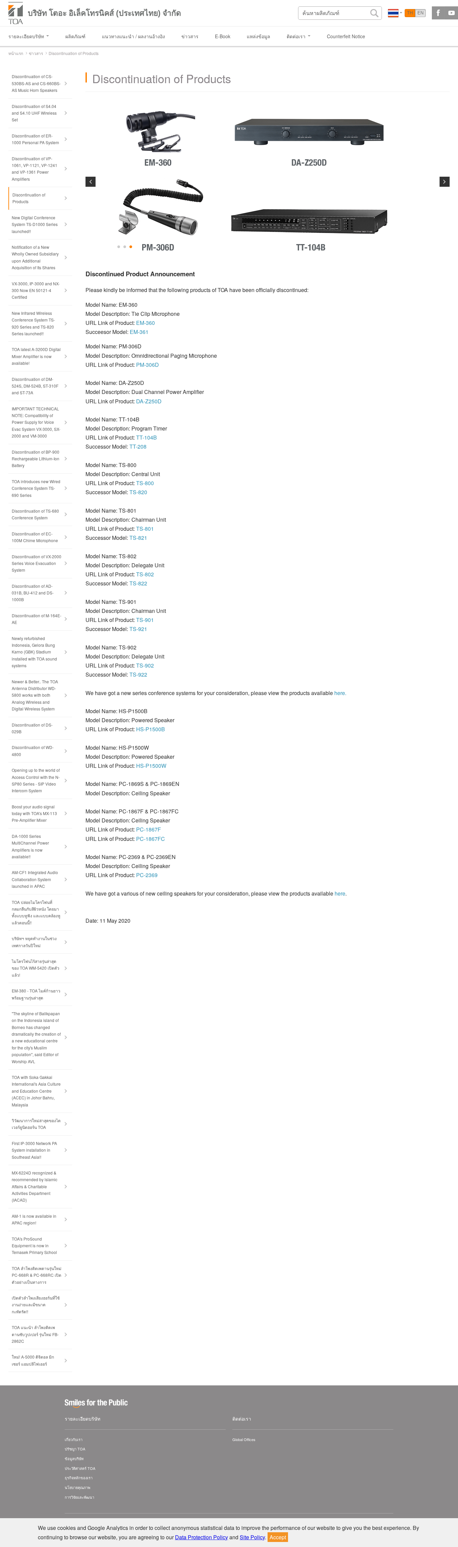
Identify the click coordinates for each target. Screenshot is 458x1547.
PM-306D (147, 364)
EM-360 (145, 323)
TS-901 (145, 620)
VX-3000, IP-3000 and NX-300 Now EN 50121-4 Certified (36, 290)
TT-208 (138, 446)
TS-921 (138, 629)
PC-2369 (147, 875)
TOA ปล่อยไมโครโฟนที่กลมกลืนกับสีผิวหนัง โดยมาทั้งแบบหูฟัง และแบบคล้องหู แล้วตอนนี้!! (36, 912)
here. (340, 693)
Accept (278, 1537)
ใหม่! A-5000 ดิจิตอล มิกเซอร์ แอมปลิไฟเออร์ (33, 1360)
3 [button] (131, 247)
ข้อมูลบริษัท (74, 1458)
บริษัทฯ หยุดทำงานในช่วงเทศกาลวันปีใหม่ (34, 941)
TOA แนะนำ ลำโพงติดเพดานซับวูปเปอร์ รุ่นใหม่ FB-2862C (35, 1334)
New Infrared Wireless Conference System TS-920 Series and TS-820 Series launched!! (33, 323)
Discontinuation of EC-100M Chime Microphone (35, 537)
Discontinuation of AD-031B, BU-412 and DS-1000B (33, 593)
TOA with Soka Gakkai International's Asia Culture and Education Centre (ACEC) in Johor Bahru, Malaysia (36, 1090)
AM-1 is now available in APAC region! (34, 1219)
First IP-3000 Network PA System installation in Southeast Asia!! (34, 1150)
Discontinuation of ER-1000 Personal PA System (35, 139)
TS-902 (145, 665)
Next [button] (445, 182)
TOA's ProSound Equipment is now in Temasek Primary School (34, 1245)
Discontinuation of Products (28, 198)
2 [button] (125, 247)
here (340, 893)
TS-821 (138, 537)
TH (410, 12)
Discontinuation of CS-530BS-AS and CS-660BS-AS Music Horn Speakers (36, 83)
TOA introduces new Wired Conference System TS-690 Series (36, 488)
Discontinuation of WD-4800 (33, 750)
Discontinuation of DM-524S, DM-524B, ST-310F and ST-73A (35, 386)
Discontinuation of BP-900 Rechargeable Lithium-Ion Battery (35, 458)
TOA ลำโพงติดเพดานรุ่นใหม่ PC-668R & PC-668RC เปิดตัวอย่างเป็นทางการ (36, 1275)
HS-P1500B (150, 729)
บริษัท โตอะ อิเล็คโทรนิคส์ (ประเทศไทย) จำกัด (104, 13)
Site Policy (252, 1537)
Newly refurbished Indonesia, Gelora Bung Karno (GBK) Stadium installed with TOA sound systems (34, 652)
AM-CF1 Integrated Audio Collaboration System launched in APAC (35, 879)
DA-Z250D (149, 401)
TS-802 (145, 574)
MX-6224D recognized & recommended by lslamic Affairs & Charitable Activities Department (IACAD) (34, 1186)
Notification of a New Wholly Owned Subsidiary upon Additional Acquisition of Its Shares (35, 257)
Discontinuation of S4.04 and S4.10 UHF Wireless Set (34, 113)
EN (420, 12)
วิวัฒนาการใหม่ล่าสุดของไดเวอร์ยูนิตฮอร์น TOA (36, 1124)
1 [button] (119, 247)
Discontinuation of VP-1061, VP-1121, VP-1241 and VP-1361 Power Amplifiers (34, 169)
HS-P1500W (151, 765)
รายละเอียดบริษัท (82, 1418)
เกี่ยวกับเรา (73, 1439)
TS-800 (145, 483)
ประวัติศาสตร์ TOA (80, 1468)
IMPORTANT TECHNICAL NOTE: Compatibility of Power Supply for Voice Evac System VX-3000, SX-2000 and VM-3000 (36, 422)
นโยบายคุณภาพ (77, 1487)
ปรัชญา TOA (75, 1448)
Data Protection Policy (201, 1537)
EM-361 (139, 332)
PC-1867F (148, 829)
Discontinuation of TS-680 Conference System (35, 514)
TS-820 (138, 492)
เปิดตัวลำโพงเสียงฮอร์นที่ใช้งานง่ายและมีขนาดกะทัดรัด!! (36, 1304)
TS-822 (138, 583)
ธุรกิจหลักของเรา (79, 1477)
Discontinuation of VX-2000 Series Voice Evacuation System (36, 563)
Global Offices (243, 1439)
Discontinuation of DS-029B (32, 728)
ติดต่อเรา (241, 1418)
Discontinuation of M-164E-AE (36, 619)
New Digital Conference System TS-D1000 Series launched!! (35, 224)
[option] (267, 180)
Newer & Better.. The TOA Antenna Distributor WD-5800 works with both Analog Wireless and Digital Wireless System (35, 695)
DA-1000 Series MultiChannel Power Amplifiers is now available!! (30, 846)
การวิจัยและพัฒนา (79, 1497)
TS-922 (138, 674)
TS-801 (145, 528)
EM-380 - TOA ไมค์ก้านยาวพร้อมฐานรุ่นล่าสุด (36, 994)
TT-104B (146, 437)
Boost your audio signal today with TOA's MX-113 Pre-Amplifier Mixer (34, 813)
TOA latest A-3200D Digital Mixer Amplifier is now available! (36, 356)
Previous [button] (90, 182)
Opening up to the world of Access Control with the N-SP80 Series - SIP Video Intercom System (36, 780)
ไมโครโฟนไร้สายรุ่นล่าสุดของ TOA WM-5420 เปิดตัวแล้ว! (35, 968)
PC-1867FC (150, 839)
